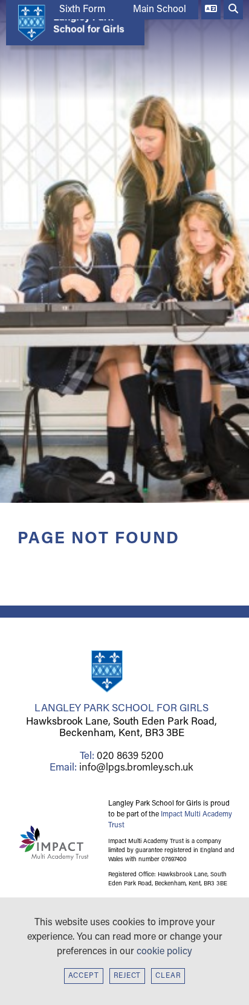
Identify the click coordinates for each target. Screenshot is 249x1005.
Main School (159, 10)
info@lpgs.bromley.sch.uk (136, 768)
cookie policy (164, 952)
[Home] (72, 22)
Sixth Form (82, 10)
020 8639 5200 (130, 756)
